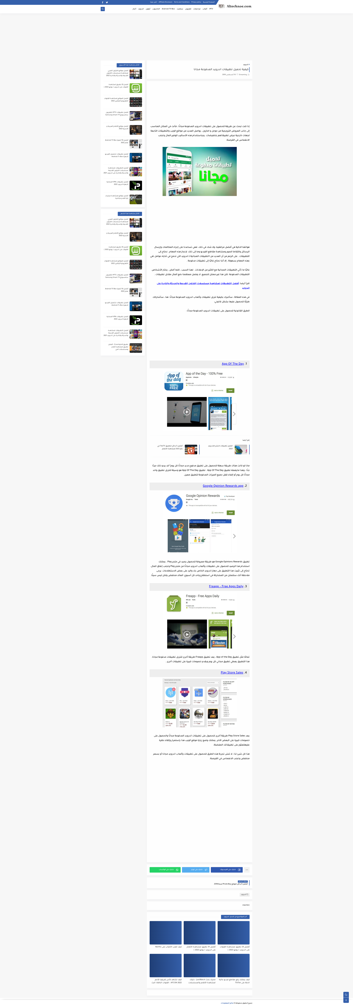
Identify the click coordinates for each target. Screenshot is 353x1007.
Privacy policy (196, 2)
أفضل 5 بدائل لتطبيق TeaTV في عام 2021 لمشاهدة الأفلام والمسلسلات (170, 447)
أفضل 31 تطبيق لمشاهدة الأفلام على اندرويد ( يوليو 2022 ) (201, 948)
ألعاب (205, 9)
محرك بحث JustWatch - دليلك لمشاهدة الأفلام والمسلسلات (202, 981)
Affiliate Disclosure (165, 2)
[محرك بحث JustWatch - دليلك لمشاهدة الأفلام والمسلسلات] (200, 965)
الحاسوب (156, 9)
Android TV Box (168, 9)
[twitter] (107, 2)
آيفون (148, 9)
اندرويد (141, 9)
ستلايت (180, 9)
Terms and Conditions (182, 2)
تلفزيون (188, 9)
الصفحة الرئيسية (209, 2)
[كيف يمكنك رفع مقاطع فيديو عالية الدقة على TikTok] (234, 965)
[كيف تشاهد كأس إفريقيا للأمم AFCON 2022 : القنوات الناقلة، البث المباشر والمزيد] (166, 965)
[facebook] (102, 2)
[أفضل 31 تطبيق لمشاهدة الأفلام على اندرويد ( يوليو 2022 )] (200, 932)
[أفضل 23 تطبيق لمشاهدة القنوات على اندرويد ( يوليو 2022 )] (234, 932)
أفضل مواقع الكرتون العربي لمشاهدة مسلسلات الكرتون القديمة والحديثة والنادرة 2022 (117, 73)
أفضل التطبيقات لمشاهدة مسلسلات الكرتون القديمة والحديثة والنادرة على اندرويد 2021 (116, 170)
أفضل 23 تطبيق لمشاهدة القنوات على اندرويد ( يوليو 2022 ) (235, 948)
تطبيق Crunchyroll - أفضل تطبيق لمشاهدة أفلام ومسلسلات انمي (118, 347)
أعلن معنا (153, 2)
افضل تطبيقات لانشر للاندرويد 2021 (220, 447)
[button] (227, 870)
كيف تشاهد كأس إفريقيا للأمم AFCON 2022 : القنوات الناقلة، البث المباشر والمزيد (167, 981)
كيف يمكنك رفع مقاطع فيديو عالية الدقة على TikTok (234, 981)
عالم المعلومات (227, 1003)
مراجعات (196, 9)
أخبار (134, 9)
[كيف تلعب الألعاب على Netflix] (166, 932)
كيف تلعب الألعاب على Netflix (168, 947)
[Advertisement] (176, 34)
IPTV (211, 9)
